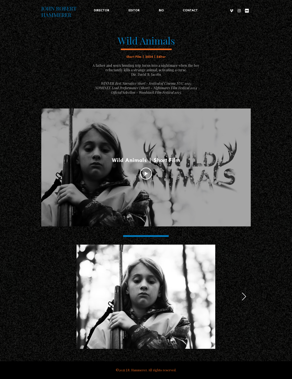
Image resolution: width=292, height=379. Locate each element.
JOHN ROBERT (59, 8)
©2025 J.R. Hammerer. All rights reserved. (146, 370)
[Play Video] (146, 174)
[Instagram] (239, 11)
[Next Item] (244, 297)
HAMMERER (56, 14)
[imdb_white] (247, 11)
